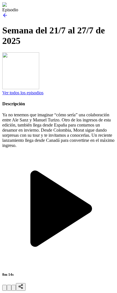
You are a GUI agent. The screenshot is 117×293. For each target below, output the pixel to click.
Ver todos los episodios (22, 92)
